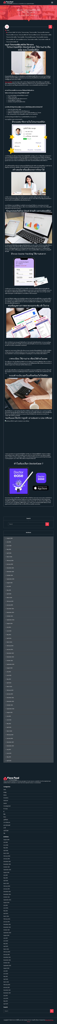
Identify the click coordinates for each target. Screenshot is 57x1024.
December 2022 (10, 697)
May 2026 (9, 549)
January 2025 (10, 605)
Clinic (30, 14)
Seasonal (5, 800)
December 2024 (10, 608)
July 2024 (9, 627)
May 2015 (9, 757)
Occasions (5, 797)
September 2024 (10, 619)
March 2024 (9, 642)
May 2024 (9, 634)
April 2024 (9, 638)
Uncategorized (6, 806)
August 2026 (10, 538)
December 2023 (10, 653)
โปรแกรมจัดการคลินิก (33, 39)
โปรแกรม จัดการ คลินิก (46, 34)
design (5, 792)
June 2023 (9, 675)
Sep (50, 26)
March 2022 (9, 731)
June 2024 (9, 631)
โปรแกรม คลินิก (33, 32)
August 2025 (9, 582)
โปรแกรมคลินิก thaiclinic (42, 37)
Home (25, 14)
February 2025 (10, 601)
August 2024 (10, 623)
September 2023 (10, 664)
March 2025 (9, 597)
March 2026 (9, 556)
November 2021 (10, 745)
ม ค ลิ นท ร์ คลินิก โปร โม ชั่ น (14, 32)
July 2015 (9, 749)
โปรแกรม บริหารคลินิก (11, 37)
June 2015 (9, 753)
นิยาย (4, 817)
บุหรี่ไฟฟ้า (5, 819)
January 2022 (10, 738)
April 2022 (9, 727)
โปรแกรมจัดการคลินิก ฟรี (44, 39)
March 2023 (9, 686)
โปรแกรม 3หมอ (25, 32)
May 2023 (9, 679)
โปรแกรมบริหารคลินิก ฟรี (12, 41)
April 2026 (9, 553)
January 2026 (10, 564)
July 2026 (9, 542)
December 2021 (10, 742)
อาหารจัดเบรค (6, 822)
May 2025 (9, 590)
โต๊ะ (4, 833)
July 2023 (9, 671)
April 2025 (9, 593)
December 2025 (10, 568)
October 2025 (10, 575)
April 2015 (9, 760)
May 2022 (9, 723)
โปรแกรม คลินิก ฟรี (23, 34)
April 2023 (9, 682)
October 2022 (10, 705)
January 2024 (10, 649)
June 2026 (9, 545)
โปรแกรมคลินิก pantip (30, 37)
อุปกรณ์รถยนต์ (6, 825)
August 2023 (9, 668)
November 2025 (10, 571)
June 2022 (9, 720)
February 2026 (10, 560)
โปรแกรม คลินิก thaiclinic (43, 32)
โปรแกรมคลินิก (20, 37)
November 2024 (10, 612)
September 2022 (10, 708)
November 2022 (10, 701)
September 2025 (10, 579)
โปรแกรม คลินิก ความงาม (12, 34)
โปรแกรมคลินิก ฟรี (10, 39)
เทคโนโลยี (5, 830)
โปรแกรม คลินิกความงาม (34, 34)
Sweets (5, 803)
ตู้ (3, 811)
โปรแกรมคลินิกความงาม (21, 39)
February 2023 (10, 690)
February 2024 (10, 645)
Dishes (5, 795)
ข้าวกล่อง (5, 808)
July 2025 (9, 586)
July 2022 (9, 716)
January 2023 (10, 694)
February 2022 (10, 734)
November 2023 (10, 657)
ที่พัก (4, 814)
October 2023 (10, 660)
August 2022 (9, 712)
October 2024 (10, 616)
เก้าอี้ (4, 828)
